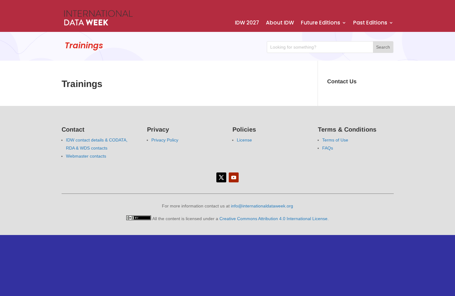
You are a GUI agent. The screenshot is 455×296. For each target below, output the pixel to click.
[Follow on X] (221, 177)
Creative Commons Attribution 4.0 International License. (274, 218)
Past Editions (370, 23)
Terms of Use (335, 139)
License (244, 139)
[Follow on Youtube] (234, 177)
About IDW (280, 23)
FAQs (327, 148)
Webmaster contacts (86, 156)
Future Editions (320, 23)
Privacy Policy (164, 139)
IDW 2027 (247, 23)
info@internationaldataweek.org (262, 205)
